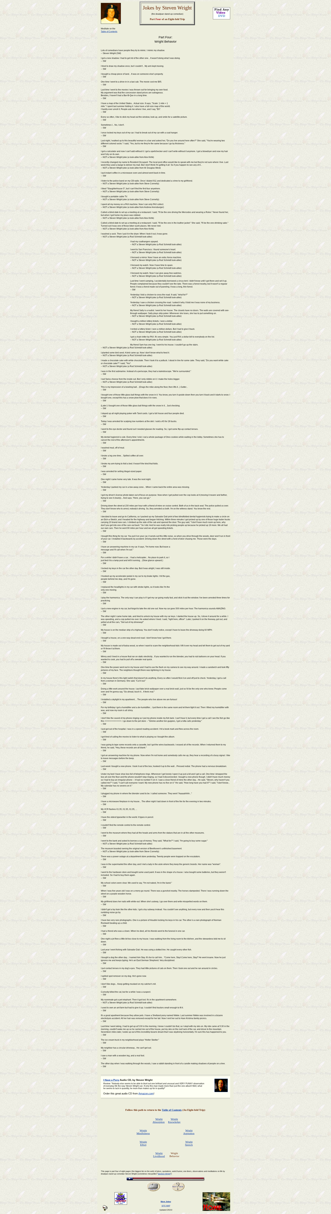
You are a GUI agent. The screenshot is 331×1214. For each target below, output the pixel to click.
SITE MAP (166, 1206)
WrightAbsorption (159, 1120)
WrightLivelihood (159, 1155)
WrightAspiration (188, 1132)
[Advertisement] (201, 89)
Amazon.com (146, 1093)
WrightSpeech (189, 1143)
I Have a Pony (111, 1080)
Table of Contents (109, 31)
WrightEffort (143, 1143)
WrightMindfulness (143, 1132)
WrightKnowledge (174, 1120)
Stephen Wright (164, 1174)
